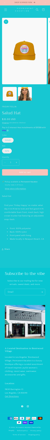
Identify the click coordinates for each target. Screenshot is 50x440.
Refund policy (22, 430)
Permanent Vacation (23, 427)
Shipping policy (34, 435)
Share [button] (7, 249)
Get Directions (12, 396)
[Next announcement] (45, 2)
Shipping (5, 123)
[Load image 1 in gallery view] (10, 94)
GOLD (8, 140)
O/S (7, 151)
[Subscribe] (42, 292)
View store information (15, 189)
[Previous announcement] (4, 2)
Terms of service (19, 435)
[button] (6, 10)
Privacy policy (35, 430)
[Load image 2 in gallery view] (25, 94)
